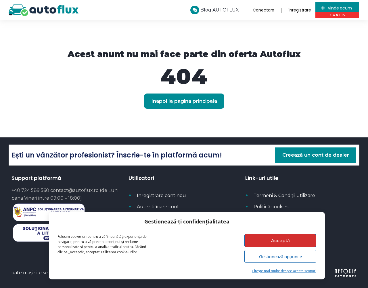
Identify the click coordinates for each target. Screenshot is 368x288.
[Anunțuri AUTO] (43, 10)
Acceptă (280, 240)
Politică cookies (271, 206)
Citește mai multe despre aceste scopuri (284, 270)
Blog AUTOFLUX (219, 10)
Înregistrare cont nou (161, 195)
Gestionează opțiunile (280, 256)
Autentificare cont (158, 206)
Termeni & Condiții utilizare (284, 195)
